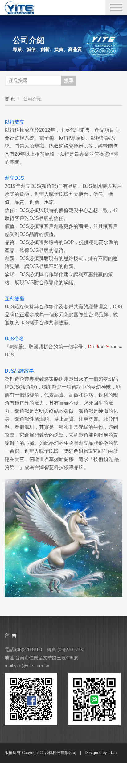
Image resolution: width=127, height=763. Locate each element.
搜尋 (68, 80)
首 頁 (10, 98)
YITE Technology (29, 7)
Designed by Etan (101, 752)
